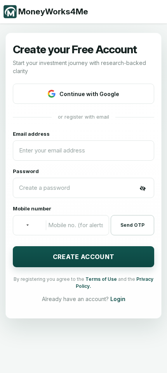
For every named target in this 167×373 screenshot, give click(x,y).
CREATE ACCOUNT (83, 257)
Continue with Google (89, 94)
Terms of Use (101, 279)
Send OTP (132, 225)
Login (117, 299)
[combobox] (23, 225)
